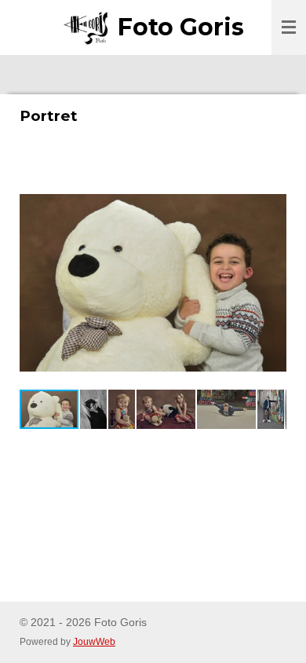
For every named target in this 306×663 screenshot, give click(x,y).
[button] (272, 191)
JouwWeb (94, 641)
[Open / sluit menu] (288, 27)
